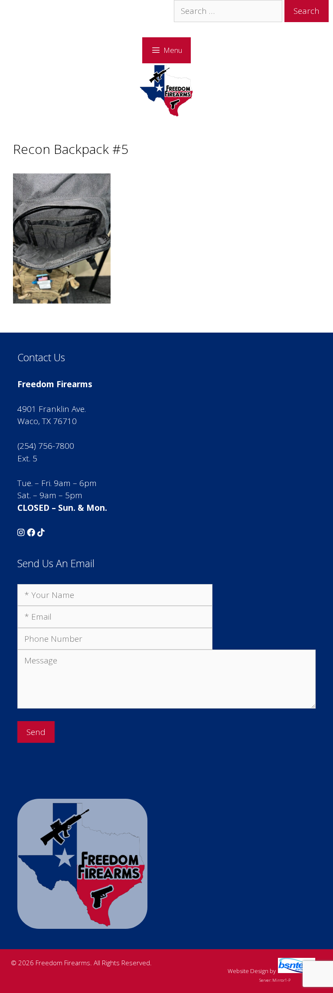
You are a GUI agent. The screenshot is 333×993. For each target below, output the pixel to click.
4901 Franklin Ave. (51, 409)
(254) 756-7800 (45, 445)
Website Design (248, 971)
